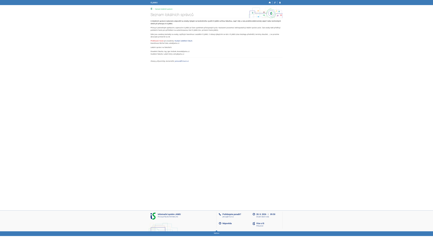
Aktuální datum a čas (262, 217)
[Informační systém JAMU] (151, 9)
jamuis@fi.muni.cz (182, 61)
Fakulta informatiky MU (171, 217)
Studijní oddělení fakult (183, 41)
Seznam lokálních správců (163, 9)
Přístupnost (259, 226)
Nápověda (227, 223)
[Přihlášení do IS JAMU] (279, 2)
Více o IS (260, 223)
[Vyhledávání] (274, 2)
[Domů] (269, 2)
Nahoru (216, 233)
